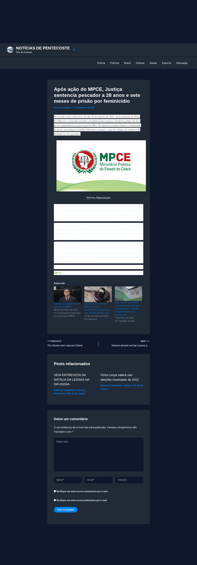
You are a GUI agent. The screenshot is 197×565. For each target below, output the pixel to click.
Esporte (166, 63)
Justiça (81, 390)
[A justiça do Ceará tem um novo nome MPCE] (67, 294)
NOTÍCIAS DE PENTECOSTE (43, 48)
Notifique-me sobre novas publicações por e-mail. (81, 500)
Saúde (153, 63)
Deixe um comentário (65, 390)
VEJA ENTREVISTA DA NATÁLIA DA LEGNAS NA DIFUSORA (71, 379)
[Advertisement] (92, 21)
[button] (74, 50)
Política (114, 63)
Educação (182, 63)
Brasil (127, 63)
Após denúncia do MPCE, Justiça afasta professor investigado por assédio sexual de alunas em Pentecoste (127, 308)
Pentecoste (60, 393)
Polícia (101, 63)
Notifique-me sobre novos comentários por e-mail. (82, 491)
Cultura (140, 63)
